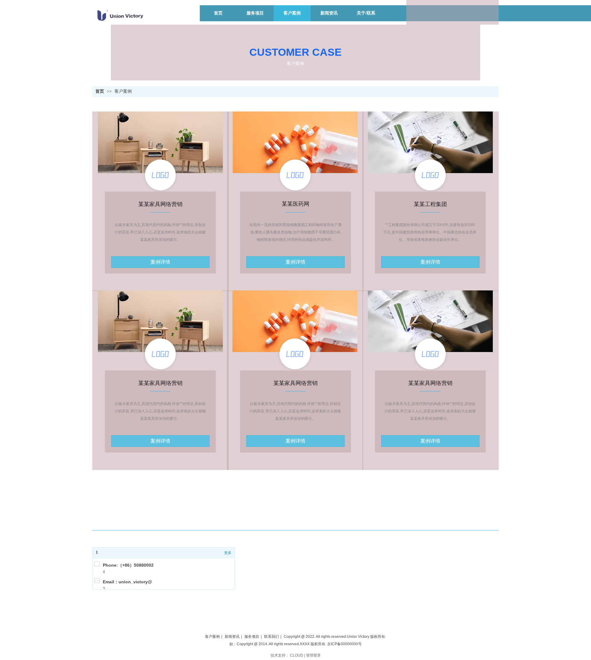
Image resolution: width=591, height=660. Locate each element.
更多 (227, 553)
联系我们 (271, 636)
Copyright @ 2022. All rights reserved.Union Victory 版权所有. (335, 636)
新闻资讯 (232, 636)
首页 (99, 91)
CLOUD (296, 655)
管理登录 (313, 655)
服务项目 (251, 636)
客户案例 (123, 91)
